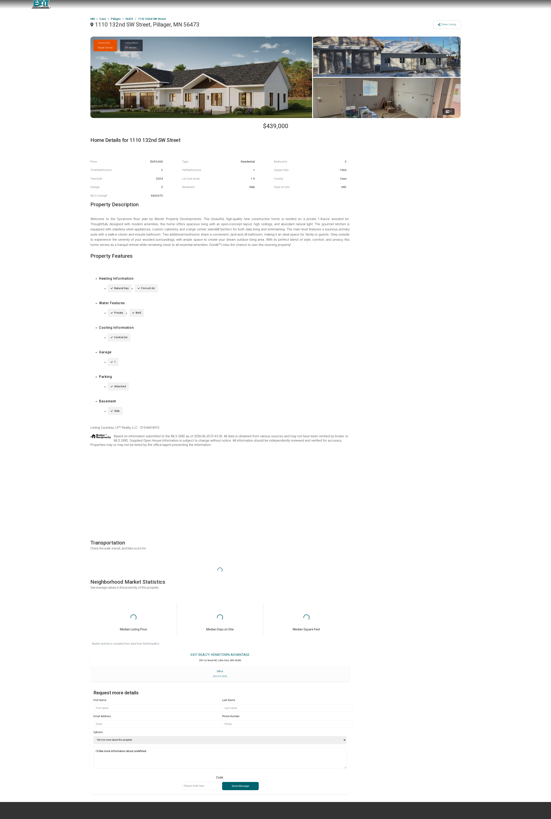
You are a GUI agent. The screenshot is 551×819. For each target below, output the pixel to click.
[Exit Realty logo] (41, 4)
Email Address (102, 716)
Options (98, 732)
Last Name (228, 700)
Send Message (240, 786)
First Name (99, 700)
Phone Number (231, 716)
